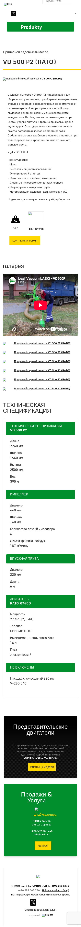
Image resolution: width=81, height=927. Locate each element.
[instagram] (33, 13)
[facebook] (7, 13)
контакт (43, 846)
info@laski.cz (41, 834)
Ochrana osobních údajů (55, 890)
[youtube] (20, 13)
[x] (13, 13)
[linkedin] (27, 13)
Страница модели (42, 767)
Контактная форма (24, 241)
